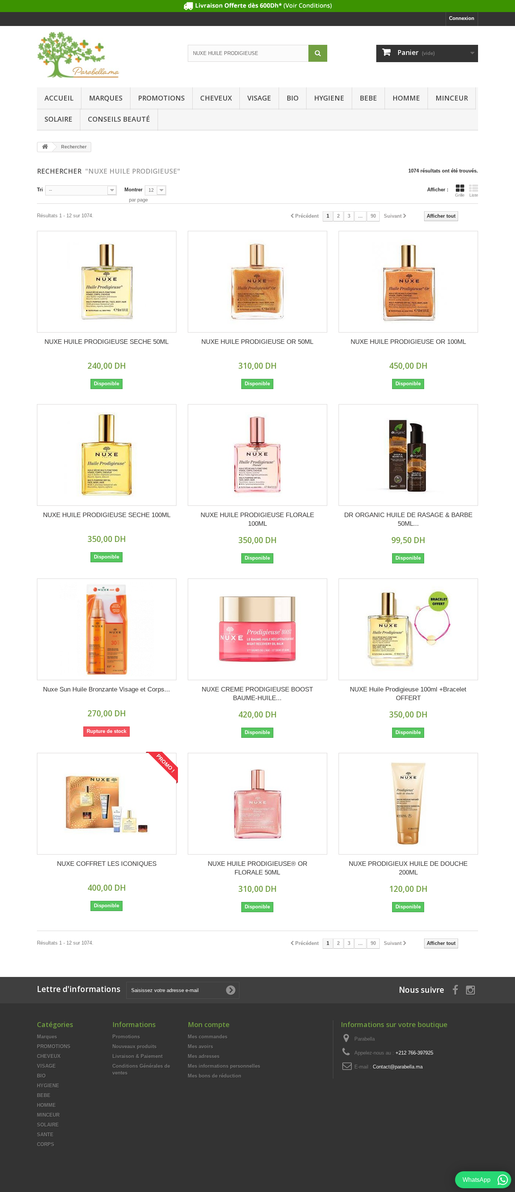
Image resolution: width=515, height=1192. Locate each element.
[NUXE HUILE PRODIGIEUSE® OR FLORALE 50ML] (257, 804)
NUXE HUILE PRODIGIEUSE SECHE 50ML (106, 341)
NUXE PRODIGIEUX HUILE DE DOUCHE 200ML (408, 868)
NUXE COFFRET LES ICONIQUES (106, 863)
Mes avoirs (200, 1046)
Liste (473, 195)
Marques (106, 97)
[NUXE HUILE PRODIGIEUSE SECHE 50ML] (107, 282)
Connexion (461, 18)
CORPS (45, 1144)
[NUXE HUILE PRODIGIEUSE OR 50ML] (257, 282)
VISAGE (259, 97)
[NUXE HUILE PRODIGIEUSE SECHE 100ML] (107, 455)
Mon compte (209, 1024)
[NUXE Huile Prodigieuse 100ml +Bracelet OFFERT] (408, 629)
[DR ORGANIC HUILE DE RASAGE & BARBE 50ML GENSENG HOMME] (408, 455)
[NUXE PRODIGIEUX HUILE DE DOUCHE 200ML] (408, 804)
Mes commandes (207, 1036)
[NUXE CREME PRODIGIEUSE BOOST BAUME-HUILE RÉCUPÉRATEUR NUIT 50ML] (257, 629)
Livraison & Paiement (137, 1056)
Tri (40, 189)
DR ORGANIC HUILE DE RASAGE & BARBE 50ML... (408, 519)
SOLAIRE (58, 119)
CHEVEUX (216, 97)
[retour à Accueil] (45, 147)
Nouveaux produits (134, 1046)
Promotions (126, 1036)
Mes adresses (203, 1056)
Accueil (59, 97)
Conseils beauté (119, 119)
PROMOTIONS (161, 97)
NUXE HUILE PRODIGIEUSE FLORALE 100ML (257, 519)
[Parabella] (106, 55)
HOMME (406, 97)
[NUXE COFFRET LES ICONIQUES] (107, 804)
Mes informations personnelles (224, 1066)
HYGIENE (329, 97)
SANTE (45, 1134)
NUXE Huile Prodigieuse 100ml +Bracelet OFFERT (408, 694)
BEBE (368, 97)
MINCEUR (451, 97)
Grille (459, 195)
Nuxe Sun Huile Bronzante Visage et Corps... (106, 689)
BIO (293, 97)
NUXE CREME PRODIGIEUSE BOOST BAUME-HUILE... (257, 694)
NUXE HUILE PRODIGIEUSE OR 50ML (257, 341)
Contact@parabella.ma (398, 1067)
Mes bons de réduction (214, 1076)
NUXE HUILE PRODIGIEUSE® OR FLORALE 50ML (257, 868)
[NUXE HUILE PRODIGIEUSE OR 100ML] (408, 282)
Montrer (133, 189)
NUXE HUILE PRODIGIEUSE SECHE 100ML (106, 515)
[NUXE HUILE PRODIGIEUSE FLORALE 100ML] (257, 455)
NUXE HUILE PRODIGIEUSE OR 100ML (408, 341)
